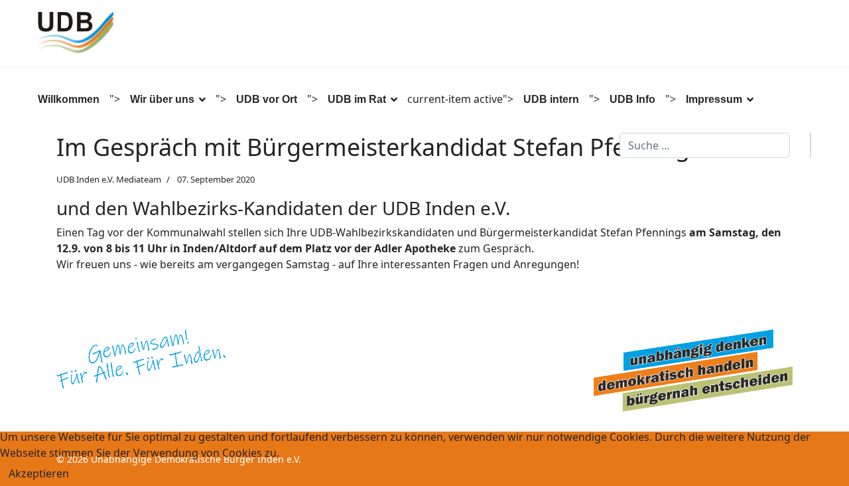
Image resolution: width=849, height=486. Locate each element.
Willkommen (68, 99)
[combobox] (705, 145)
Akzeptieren (39, 473)
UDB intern (551, 99)
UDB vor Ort (266, 99)
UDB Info (632, 99)
